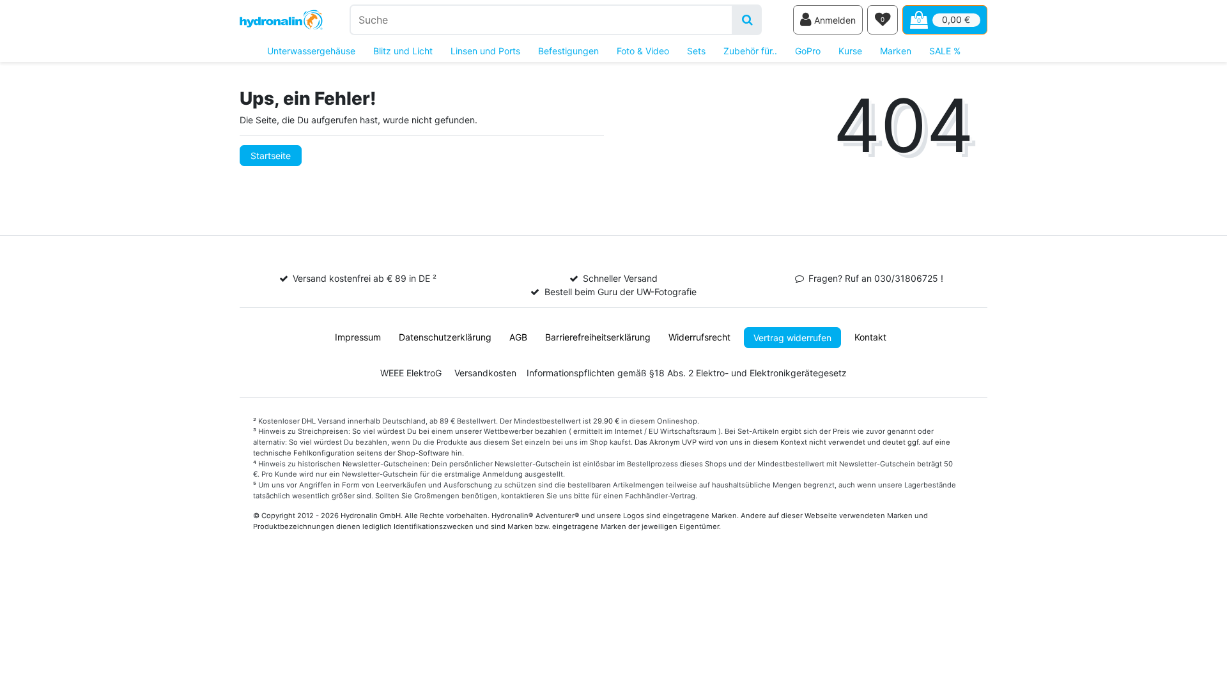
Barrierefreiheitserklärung (598, 337)
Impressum (358, 337)
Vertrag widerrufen (792, 337)
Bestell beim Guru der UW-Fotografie (620, 291)
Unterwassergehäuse (311, 50)
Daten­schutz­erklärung (445, 337)
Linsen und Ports (485, 50)
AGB (518, 337)
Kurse (850, 50)
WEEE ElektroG (411, 372)
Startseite (271, 155)
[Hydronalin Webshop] (281, 20)
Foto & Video (643, 50)
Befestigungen (568, 50)
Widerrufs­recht (699, 337)
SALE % (945, 50)
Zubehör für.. (750, 50)
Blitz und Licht (403, 50)
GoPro (808, 50)
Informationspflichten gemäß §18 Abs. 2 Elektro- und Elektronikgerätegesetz (687, 372)
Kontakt (870, 337)
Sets (696, 50)
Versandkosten (485, 372)
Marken (895, 50)
